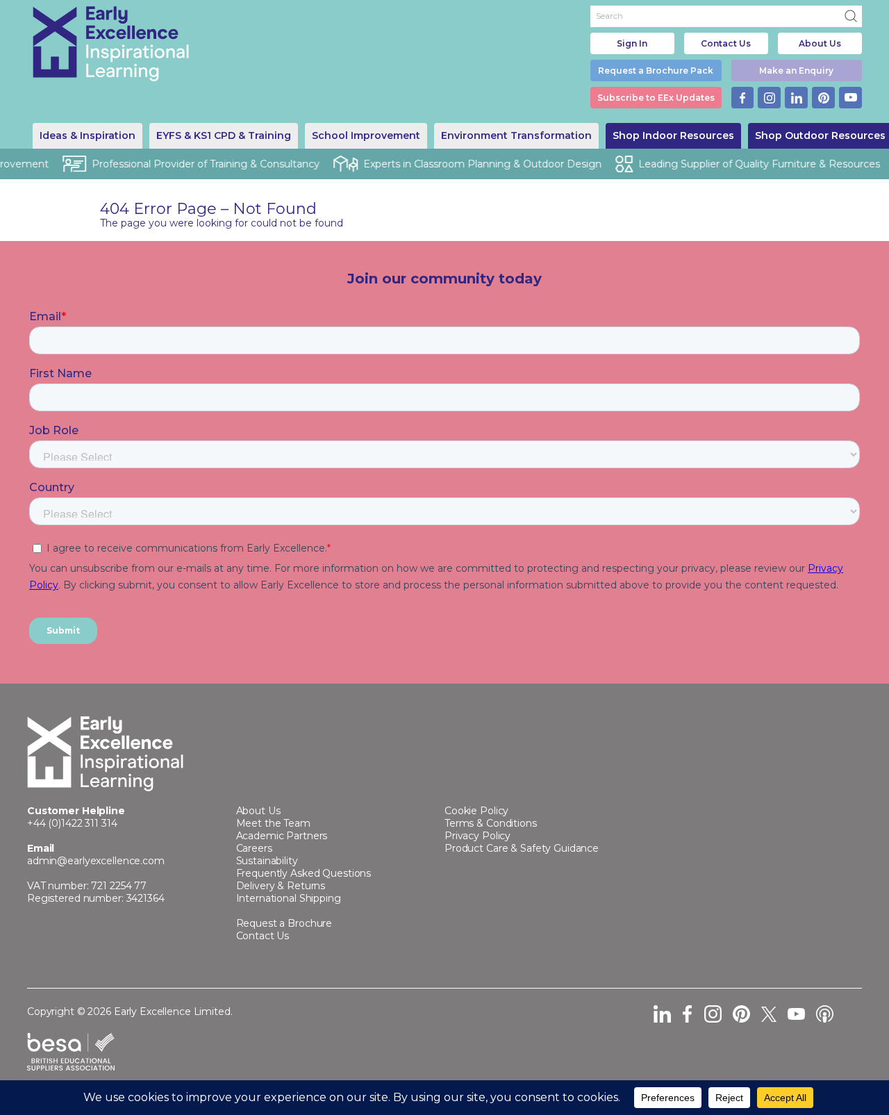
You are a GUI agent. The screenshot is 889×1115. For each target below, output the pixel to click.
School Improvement (366, 135)
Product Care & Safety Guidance (521, 848)
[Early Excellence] (111, 44)
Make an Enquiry (796, 70)
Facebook (742, 97)
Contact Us (726, 43)
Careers (254, 848)
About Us (820, 43)
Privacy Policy (477, 835)
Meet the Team (273, 823)
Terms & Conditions (490, 823)
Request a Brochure (284, 923)
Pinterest (823, 97)
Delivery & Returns (281, 885)
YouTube (850, 97)
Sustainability (267, 860)
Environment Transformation (516, 135)
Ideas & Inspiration (87, 135)
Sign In (632, 43)
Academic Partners (282, 835)
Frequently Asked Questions (304, 873)
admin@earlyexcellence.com (96, 860)
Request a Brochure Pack (655, 70)
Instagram (769, 97)
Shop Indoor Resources (673, 135)
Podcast (824, 1014)
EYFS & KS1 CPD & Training (223, 135)
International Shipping (288, 898)
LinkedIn (796, 97)
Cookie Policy (476, 810)
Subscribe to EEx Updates (656, 97)
